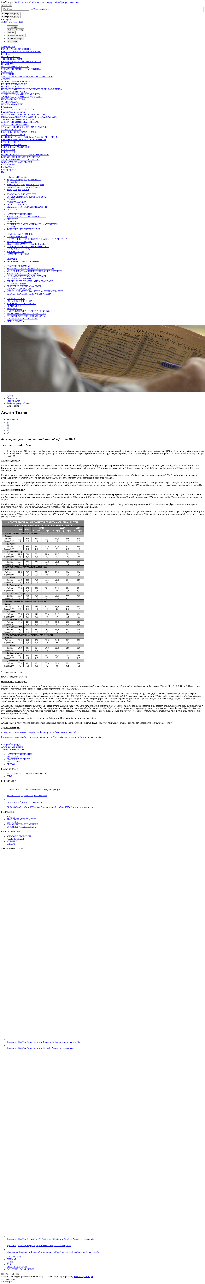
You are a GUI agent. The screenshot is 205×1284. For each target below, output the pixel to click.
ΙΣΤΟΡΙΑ (5, 54)
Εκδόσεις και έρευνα (16, 184)
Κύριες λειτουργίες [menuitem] (15, 30)
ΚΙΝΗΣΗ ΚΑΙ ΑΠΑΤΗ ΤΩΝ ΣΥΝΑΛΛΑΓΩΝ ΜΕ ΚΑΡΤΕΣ (29, 137)
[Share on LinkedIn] (8, 425)
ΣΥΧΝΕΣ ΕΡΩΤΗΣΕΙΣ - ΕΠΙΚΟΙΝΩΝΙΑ (20, 159)
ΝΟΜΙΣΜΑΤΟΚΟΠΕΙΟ (12, 104)
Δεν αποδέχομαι (8, 1279)
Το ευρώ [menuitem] (11, 33)
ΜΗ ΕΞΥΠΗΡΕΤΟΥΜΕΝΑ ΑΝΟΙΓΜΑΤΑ (26, 773)
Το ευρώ (10, 182)
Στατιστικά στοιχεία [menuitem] (15, 39)
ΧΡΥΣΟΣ (11, 817)
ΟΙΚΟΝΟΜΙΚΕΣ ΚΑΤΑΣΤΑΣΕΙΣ (16, 162)
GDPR (10, 1262)
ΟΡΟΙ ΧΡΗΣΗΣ (14, 1256)
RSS (9, 1264)
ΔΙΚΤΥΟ (11, 764)
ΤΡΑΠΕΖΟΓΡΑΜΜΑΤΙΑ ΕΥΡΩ (22, 819)
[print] (8, 433)
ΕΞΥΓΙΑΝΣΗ (7, 74)
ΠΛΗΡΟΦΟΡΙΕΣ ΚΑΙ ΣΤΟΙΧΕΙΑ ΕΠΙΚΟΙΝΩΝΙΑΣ (25, 154)
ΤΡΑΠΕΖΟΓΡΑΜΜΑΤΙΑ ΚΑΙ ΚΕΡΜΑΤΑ (20, 94)
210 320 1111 (27, 795)
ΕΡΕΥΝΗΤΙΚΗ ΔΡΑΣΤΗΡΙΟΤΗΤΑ (17, 109)
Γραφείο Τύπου (13, 401)
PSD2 (9, 776)
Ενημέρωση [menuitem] (12, 42)
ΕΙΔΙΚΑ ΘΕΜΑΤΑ (9, 164)
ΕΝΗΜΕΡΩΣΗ (14, 761)
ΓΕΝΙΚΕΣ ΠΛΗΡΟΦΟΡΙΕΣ (14, 84)
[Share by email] (8, 430)
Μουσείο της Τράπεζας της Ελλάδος (53, 1252)
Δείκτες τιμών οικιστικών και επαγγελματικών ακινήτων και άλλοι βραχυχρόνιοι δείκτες (40, 732)
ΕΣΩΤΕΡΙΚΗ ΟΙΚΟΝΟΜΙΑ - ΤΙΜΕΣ (18, 132)
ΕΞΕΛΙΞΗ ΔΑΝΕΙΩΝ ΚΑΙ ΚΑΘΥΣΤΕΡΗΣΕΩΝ (23, 139)
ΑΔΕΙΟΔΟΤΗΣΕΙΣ (15, 839)
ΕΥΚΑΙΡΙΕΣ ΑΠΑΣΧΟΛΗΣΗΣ (15, 147)
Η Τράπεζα (12, 177)
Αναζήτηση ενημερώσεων (18, 403)
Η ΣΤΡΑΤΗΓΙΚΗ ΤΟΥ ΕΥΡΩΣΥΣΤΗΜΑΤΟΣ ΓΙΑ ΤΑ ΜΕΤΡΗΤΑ (31, 89)
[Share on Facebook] (8, 428)
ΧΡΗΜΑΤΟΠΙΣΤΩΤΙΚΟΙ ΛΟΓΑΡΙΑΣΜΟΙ (20, 122)
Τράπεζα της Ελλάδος (43, 1042)
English (8, 167)
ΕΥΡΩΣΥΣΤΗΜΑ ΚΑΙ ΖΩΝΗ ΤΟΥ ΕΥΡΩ (21, 51)
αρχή (22, 2)
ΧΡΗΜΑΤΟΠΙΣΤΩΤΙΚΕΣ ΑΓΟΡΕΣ (17, 119)
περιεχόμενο (44, 2)
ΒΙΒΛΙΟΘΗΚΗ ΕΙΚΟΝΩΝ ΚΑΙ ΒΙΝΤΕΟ (20, 157)
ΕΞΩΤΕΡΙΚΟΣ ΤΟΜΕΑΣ (13, 112)
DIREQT (11, 844)
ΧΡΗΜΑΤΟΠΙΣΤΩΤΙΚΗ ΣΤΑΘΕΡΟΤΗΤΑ (21, 69)
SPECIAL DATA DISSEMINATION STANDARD (24, 127)
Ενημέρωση (12, 189)
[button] (39, 9)
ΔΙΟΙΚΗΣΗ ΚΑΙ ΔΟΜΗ (12, 59)
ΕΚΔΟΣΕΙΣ (6, 107)
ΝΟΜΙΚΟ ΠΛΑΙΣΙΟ (10, 56)
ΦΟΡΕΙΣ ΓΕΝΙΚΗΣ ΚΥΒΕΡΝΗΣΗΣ (18, 81)
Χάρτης (24, 802)
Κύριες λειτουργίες (15, 179)
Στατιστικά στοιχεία (15, 187)
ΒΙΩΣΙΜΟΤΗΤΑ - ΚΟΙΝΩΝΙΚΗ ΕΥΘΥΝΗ (21, 61)
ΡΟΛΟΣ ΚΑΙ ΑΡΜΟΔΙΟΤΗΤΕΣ (16, 49)
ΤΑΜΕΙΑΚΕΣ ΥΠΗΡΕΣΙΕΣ (14, 92)
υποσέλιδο (67, 2)
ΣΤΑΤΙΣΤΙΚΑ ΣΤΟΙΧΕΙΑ (18, 759)
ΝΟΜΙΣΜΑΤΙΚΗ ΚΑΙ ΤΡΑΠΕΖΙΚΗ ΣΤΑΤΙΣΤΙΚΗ (24, 114)
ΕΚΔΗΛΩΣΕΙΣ (8, 149)
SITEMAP (11, 1259)
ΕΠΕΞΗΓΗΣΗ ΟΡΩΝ (17, 1267)
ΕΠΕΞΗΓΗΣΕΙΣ (8, 152)
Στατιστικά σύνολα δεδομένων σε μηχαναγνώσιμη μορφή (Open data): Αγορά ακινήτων (51, 737)
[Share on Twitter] (8, 422)
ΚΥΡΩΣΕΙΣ (12, 841)
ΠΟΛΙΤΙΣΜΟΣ (8, 64)
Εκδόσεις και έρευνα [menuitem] (16, 36)
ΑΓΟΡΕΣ (5, 79)
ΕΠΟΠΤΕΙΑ (7, 71)
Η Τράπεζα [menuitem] (12, 27)
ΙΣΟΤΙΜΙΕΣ (12, 822)
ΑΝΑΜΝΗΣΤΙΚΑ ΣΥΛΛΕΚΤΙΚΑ (22, 824)
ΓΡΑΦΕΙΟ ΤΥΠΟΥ (10, 142)
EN (6, 19)
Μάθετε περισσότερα (83, 1276)
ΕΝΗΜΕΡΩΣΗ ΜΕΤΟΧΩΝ (14, 144)
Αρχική (10, 396)
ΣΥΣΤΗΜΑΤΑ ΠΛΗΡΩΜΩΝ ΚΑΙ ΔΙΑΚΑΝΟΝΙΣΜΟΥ (27, 76)
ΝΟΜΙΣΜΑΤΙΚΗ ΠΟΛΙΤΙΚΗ (15, 66)
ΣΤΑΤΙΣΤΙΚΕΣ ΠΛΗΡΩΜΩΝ (15, 124)
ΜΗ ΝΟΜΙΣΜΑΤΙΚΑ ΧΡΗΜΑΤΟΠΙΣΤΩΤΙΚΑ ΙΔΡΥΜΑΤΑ (29, 117)
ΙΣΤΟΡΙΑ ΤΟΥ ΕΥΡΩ (11, 87)
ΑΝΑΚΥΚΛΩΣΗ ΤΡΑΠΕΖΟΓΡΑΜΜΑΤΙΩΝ (22, 97)
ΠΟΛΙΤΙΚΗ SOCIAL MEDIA (20, 1269)
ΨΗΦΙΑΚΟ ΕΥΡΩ (9, 102)
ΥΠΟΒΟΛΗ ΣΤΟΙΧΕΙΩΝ (13, 134)
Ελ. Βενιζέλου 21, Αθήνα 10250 (50, 807)
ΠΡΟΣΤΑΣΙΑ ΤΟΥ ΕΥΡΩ (13, 99)
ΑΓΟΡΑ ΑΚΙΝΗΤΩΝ (11, 129)
